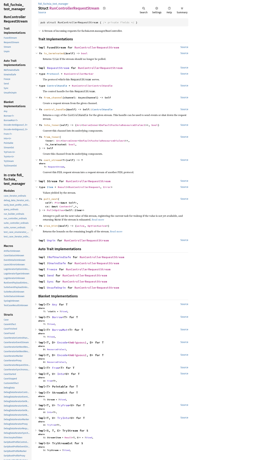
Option (59, 210)
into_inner (51, 125)
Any (54, 304)
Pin (57, 202)
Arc (79, 125)
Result (62, 187)
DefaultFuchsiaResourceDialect (122, 125)
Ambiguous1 (77, 342)
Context (64, 206)
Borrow (57, 317)
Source (42, 12)
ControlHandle (57, 85)
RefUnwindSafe (60, 257)
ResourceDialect (56, 349)
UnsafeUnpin (56, 287)
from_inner (51, 136)
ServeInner (90, 125)
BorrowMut (60, 330)
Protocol (53, 73)
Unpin (51, 240)
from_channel (53, 97)
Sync (50, 281)
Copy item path (104, 8)
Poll (50, 210)
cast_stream (52, 160)
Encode (62, 342)
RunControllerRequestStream (96, 47)
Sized (64, 311)
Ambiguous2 (77, 355)
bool (84, 53)
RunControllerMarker (79, 73)
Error (107, 187)
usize (80, 225)
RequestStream (58, 68)
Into (60, 374)
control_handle (55, 109)
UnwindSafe (57, 263)
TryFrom (63, 405)
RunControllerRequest (84, 187)
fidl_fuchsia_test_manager (53, 3)
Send (50, 275)
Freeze (52, 269)
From (55, 368)
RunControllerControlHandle (92, 85)
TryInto (63, 418)
